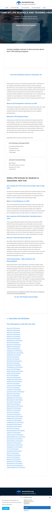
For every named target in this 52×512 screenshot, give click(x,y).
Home (6, 7)
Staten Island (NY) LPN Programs (15, 440)
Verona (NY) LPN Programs (13, 457)
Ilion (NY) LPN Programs (13, 375)
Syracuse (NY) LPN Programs (14, 442)
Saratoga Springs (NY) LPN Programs (16, 436)
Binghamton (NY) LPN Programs (14, 340)
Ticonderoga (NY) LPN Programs (15, 444)
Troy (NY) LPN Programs (13, 449)
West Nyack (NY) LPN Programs (14, 463)
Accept (26, 507)
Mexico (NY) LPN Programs (13, 395)
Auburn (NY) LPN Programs (13, 332)
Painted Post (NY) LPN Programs (15, 416)
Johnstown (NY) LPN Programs (14, 381)
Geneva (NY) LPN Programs (13, 369)
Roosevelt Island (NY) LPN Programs (16, 430)
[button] (50, 497)
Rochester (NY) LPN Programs (14, 426)
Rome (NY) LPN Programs (13, 428)
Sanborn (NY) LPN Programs (14, 432)
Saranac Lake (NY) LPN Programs (15, 434)
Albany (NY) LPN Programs (13, 328)
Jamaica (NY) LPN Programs (14, 377)
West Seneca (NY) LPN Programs (15, 465)
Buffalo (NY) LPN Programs (13, 346)
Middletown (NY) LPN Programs (14, 397)
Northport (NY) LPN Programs (14, 408)
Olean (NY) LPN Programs (13, 412)
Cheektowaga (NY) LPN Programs (15, 352)
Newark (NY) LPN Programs (13, 404)
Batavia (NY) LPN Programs (13, 334)
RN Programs (15, 7)
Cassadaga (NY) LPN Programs (14, 350)
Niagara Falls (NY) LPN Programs (15, 406)
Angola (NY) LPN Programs (13, 330)
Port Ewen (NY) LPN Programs (14, 420)
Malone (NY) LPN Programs (13, 393)
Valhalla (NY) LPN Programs (14, 455)
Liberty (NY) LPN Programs (13, 387)
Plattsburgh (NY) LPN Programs (14, 418)
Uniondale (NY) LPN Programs (14, 451)
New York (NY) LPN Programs (14, 401)
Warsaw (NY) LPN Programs (13, 459)
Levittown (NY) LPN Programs (14, 385)
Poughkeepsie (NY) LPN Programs (15, 422)
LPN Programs (36, 7)
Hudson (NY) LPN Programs (13, 373)
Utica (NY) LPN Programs (13, 453)
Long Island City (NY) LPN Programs (15, 391)
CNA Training (25, 7)
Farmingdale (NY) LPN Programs (15, 367)
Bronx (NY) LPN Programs (13, 342)
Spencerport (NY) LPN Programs (14, 438)
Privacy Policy (26, 510)
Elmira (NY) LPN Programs (13, 363)
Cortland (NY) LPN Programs (14, 354)
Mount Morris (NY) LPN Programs (15, 399)
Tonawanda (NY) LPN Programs (14, 446)
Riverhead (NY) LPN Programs (14, 424)
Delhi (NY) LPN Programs (13, 356)
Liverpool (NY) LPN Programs (14, 389)
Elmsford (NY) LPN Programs (14, 365)
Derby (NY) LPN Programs (13, 358)
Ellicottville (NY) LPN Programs (14, 361)
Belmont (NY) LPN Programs (14, 338)
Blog (44, 7)
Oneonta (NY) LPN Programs (14, 414)
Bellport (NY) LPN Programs (13, 336)
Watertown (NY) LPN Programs (14, 461)
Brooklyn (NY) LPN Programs (14, 344)
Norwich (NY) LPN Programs (14, 410)
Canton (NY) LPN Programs (13, 348)
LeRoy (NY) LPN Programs (13, 383)
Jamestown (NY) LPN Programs (14, 379)
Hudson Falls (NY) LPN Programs (15, 371)
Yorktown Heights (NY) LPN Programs (16, 467)
